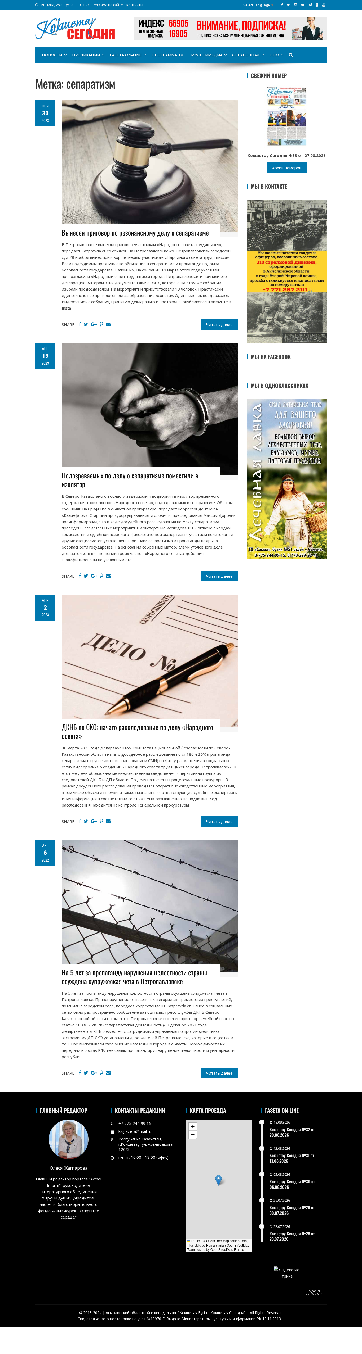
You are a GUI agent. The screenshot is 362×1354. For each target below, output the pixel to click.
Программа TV (167, 54)
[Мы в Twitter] (288, 4)
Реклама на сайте (108, 4)
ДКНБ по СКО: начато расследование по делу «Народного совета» (137, 731)
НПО (274, 54)
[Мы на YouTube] (324, 4)
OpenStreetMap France (227, 1249)
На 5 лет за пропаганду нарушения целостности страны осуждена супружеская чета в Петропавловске (134, 976)
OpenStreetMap (217, 1240)
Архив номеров (286, 167)
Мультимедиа (206, 54)
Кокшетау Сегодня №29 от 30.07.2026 (292, 1210)
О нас (84, 4)
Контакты (134, 4)
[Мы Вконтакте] (302, 4)
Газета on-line (126, 54)
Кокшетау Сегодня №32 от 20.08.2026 (292, 1132)
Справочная (245, 54)
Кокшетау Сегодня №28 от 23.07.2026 (292, 1236)
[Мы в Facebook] (281, 4)
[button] (218, 1180)
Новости (52, 54)
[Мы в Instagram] (295, 4)
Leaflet (195, 1240)
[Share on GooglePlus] (94, 324)
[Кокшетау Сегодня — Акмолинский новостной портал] (75, 28)
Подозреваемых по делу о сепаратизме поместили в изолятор (130, 480)
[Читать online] (286, 116)
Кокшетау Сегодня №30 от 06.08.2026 (292, 1184)
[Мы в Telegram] (310, 4)
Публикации (86, 54)
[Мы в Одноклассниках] (317, 4)
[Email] (108, 324)
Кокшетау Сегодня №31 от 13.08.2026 (292, 1158)
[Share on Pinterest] (101, 324)
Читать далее (219, 324)
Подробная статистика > (314, 1292)
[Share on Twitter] (86, 324)
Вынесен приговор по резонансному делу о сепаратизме (135, 232)
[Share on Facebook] (79, 324)
